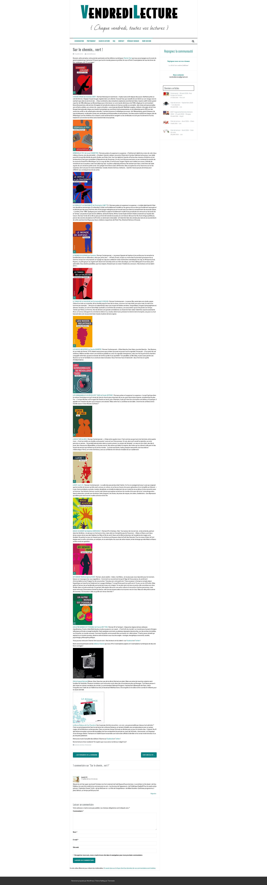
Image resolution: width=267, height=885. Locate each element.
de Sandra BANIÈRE (87, 349)
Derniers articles (79, 745)
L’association (79, 41)
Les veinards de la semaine (85, 755)
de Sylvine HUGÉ (84, 577)
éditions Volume (98, 644)
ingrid (83, 777)
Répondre (153, 793)
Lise (181, 107)
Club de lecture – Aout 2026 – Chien (182, 121)
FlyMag (102, 881)
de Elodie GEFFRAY (93, 395)
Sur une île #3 (149, 755)
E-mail (75, 840)
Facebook (130, 640)
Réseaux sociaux (133, 41)
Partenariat (91, 41)
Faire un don (146, 41)
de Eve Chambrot (84, 725)
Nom (75, 832)
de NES (80, 439)
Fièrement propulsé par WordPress (82, 881)
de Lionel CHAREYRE (85, 153)
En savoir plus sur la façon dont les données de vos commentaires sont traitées (130, 868)
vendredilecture (90, 54)
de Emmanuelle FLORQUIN (90, 301)
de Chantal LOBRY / (85, 97)
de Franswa (84, 255)
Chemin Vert (127, 58)
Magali (181, 116)
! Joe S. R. (78, 485)
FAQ (114, 41)
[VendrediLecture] (129, 19)
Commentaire (78, 811)
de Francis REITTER (90, 627)
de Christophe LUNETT (90, 205)
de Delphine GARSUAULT (87, 531)
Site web (76, 847)
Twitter (137, 640)
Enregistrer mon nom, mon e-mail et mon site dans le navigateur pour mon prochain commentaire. (109, 855)
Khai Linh (182, 97)
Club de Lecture (104, 41)
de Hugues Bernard (80, 681)
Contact (121, 41)
